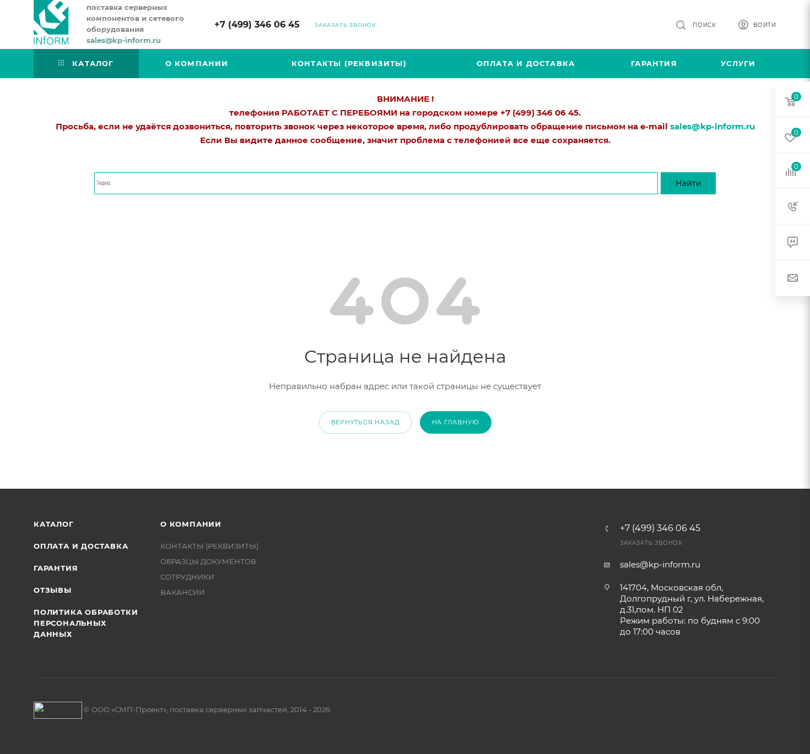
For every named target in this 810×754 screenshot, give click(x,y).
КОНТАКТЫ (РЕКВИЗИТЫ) (209, 546)
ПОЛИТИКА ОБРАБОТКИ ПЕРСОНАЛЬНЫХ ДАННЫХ (86, 623)
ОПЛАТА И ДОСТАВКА (81, 546)
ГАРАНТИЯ (56, 568)
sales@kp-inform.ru (660, 564)
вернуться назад (365, 422)
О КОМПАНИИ (191, 524)
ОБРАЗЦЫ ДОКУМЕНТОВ (208, 561)
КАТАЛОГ (54, 524)
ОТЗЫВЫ (53, 590)
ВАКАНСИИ (182, 592)
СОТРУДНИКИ (187, 576)
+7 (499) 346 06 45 (257, 24)
